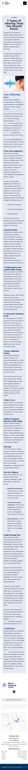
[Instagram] (14, 691)
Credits (25, 767)
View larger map (6, 713)
